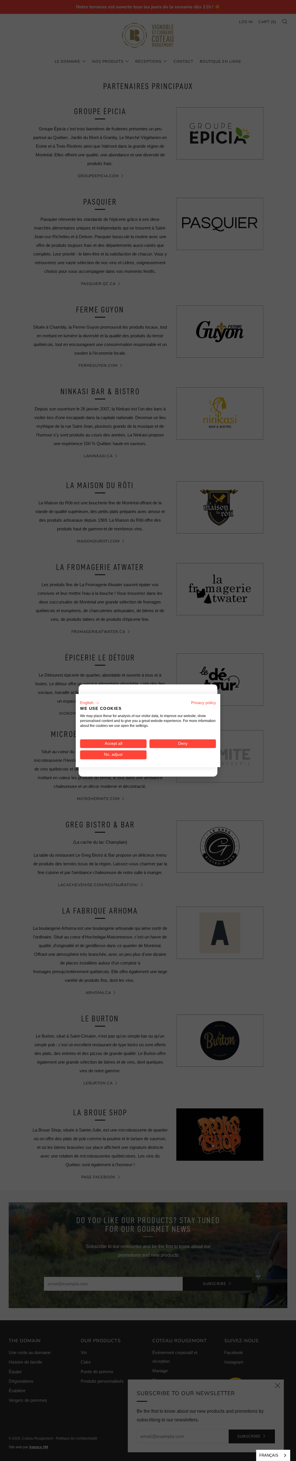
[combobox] (273, 1455)
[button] (90, 702)
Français (268, 1455)
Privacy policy (203, 703)
